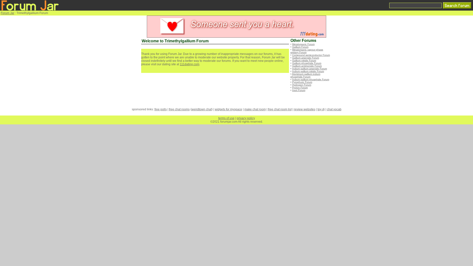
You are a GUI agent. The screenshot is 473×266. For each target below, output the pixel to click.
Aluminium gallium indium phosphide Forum (305, 75)
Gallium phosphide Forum (306, 63)
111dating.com (189, 64)
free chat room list (280, 109)
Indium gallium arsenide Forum (309, 68)
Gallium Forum (300, 47)
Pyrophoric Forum (302, 82)
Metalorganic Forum (303, 44)
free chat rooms (179, 109)
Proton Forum (300, 87)
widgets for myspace (228, 109)
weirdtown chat (201, 109)
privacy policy (246, 118)
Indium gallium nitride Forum (308, 71)
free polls (160, 109)
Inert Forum (298, 90)
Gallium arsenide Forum (305, 57)
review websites (304, 109)
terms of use (226, 118)
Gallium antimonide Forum (307, 66)
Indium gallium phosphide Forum (310, 79)
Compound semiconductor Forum (311, 55)
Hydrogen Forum (301, 84)
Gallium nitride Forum (304, 60)
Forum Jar (7, 13)
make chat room (255, 109)
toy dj (321, 109)
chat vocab (334, 109)
